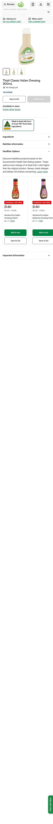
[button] (6, 72)
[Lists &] (33, 4)
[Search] (49, 12)
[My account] (41, 4)
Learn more (42, 171)
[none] (41, 4)
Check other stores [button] (11, 109)
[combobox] (26, 12)
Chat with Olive (50, 804)
